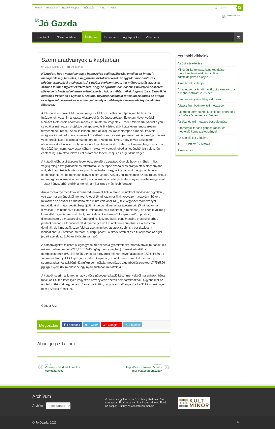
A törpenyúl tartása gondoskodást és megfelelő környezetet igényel (201, 129)
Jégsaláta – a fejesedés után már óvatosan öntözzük (143, 367)
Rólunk (38, 7)
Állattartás (90, 37)
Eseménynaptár (71, 7)
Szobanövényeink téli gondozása (199, 99)
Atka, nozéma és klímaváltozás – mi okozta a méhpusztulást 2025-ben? (206, 91)
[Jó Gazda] (56, 23)
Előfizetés (89, 7)
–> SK (101, 7)
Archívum (38, 405)
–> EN (112, 7)
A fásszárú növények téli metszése (201, 105)
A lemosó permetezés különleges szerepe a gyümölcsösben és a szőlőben (206, 113)
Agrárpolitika (131, 37)
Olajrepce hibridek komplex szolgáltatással (62, 367)
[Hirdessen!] (231, 16)
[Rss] (215, 7)
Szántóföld (43, 37)
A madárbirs (185, 150)
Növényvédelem (67, 37)
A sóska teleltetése (190, 63)
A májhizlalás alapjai (191, 83)
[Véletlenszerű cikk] (238, 37)
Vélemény (152, 37)
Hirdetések (52, 7)
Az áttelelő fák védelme (193, 137)
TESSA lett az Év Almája (194, 144)
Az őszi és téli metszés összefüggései (203, 121)
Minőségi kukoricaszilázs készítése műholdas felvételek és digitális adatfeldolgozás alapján (201, 73)
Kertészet (110, 37)
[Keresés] (240, 8)
